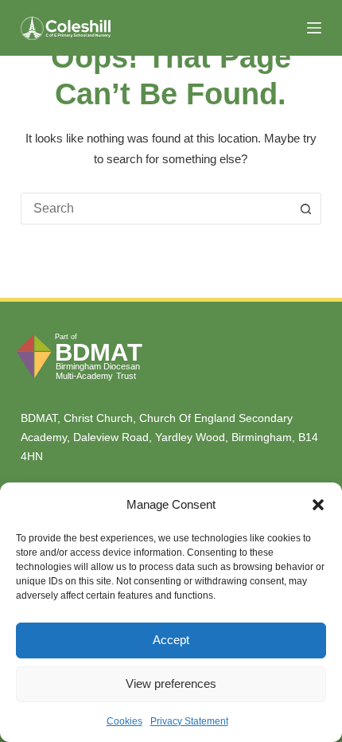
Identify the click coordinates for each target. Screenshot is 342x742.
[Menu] (314, 28)
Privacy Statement (189, 721)
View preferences (171, 683)
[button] (318, 505)
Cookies (124, 721)
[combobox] (155, 209)
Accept (171, 639)
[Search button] (305, 208)
